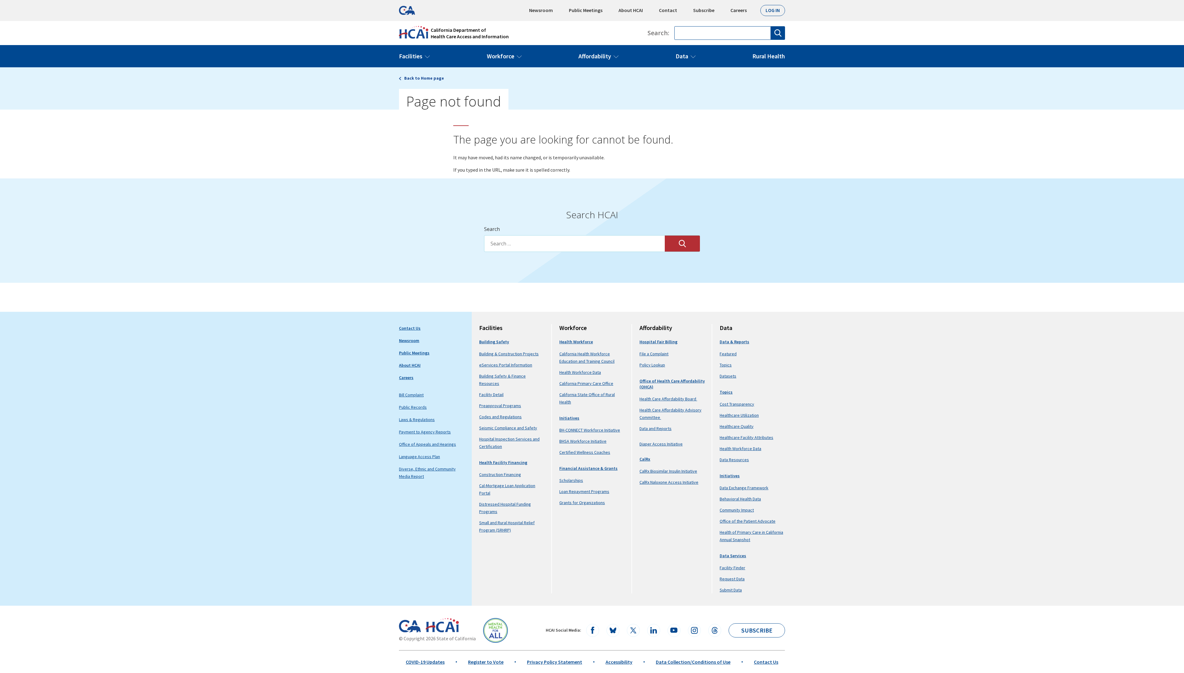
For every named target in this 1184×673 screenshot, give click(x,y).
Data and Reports (655, 428)
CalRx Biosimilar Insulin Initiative (668, 471)
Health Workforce (576, 342)
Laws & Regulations (417, 419)
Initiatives (569, 418)
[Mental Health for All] (495, 630)
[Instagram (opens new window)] (694, 630)
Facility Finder (732, 568)
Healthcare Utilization (739, 415)
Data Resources (734, 459)
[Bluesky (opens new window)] (612, 630)
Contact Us (410, 328)
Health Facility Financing (503, 462)
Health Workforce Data (580, 372)
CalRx (644, 459)
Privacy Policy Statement (554, 662)
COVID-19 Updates (425, 662)
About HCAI (631, 10)
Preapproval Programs (500, 405)
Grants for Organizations (582, 502)
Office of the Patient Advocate (747, 521)
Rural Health (768, 56)
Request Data (732, 579)
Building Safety (494, 342)
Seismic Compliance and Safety (508, 428)
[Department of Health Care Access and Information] (442, 625)
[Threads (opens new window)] (714, 630)
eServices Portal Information (505, 365)
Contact (668, 10)
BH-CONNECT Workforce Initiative (589, 430)
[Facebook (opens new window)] (592, 630)
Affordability (594, 56)
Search (492, 229)
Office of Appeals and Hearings (427, 444)
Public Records (413, 407)
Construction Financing (500, 474)
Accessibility (619, 662)
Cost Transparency (737, 404)
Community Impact (737, 510)
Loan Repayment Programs (584, 491)
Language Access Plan (419, 456)
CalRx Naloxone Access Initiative (668, 482)
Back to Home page (424, 78)
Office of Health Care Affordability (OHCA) (672, 384)
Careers (738, 10)
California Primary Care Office (586, 383)
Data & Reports (734, 342)
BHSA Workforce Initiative (582, 441)
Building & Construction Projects (509, 354)
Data (682, 56)
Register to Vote (486, 662)
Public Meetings (585, 10)
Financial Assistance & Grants (588, 468)
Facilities (410, 56)
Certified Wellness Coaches (584, 452)
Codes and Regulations (500, 417)
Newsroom (541, 10)
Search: (658, 33)
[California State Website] (410, 626)
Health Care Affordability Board (668, 399)
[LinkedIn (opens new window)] (653, 630)
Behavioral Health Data (740, 499)
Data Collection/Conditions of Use (693, 662)
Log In (773, 10)
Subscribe (703, 10)
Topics (726, 365)
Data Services (733, 555)
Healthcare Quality (737, 426)
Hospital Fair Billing (658, 342)
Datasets (728, 376)
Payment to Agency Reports (425, 432)
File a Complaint (653, 354)
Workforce (500, 56)
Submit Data (731, 590)
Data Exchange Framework (744, 488)
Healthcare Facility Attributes (746, 437)
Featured (728, 354)
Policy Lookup (652, 365)
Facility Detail (491, 394)
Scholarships (571, 480)
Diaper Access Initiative (661, 444)
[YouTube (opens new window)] (674, 630)
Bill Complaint (411, 395)
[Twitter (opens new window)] (633, 630)
